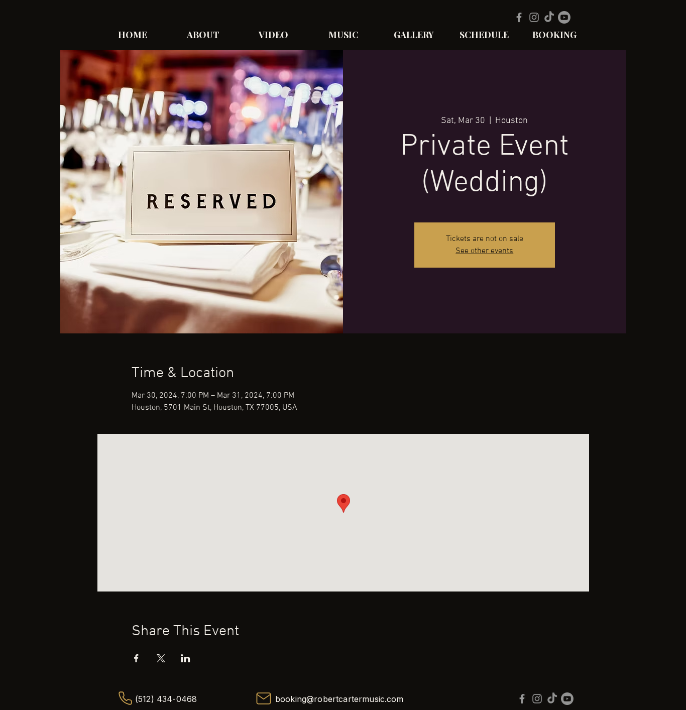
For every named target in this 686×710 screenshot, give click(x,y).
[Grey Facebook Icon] (519, 17)
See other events (484, 251)
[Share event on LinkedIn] (185, 658)
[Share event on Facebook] (136, 658)
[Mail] (263, 698)
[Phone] (125, 698)
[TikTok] (549, 17)
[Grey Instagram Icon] (534, 17)
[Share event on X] (161, 658)
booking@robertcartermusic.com (339, 699)
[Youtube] (564, 17)
